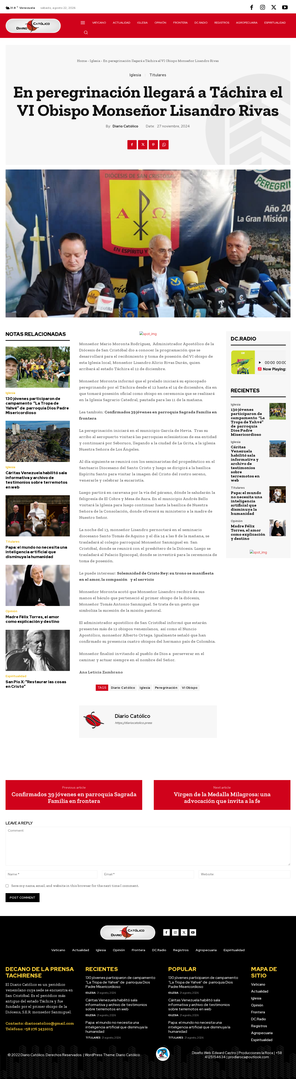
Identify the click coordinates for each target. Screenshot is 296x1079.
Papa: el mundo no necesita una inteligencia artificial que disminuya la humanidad (36, 552)
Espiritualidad (16, 676)
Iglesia (95, 61)
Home (82, 61)
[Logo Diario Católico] (38, 25)
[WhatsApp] (164, 144)
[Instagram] (262, 7)
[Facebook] (251, 7)
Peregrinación (166, 688)
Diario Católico (125, 126)
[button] (86, 32)
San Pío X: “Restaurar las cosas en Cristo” (36, 684)
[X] (273, 7)
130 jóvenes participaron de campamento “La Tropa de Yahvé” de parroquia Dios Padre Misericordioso (37, 405)
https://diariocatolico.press (133, 723)
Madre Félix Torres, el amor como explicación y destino (32, 619)
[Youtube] (284, 7)
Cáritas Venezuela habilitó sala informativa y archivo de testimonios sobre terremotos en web (37, 479)
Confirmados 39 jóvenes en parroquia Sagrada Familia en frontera (74, 797)
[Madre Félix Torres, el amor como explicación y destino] (38, 585)
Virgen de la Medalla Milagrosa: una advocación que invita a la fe (222, 797)
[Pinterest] (153, 144)
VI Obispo (190, 688)
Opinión (11, 611)
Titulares (157, 75)
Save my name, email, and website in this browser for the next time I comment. (75, 886)
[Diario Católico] (96, 721)
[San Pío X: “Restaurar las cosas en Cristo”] (38, 650)
